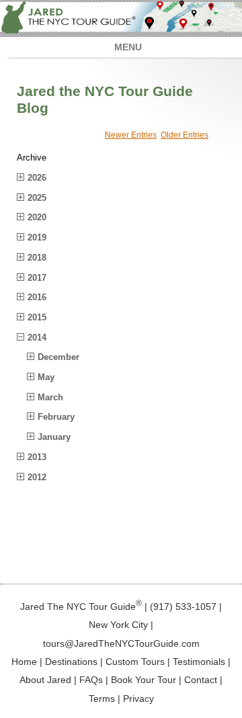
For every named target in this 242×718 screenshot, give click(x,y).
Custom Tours (135, 661)
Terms (102, 698)
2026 (37, 178)
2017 (37, 278)
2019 (37, 237)
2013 (37, 457)
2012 (37, 477)
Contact (200, 679)
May (46, 377)
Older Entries (184, 135)
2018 (37, 258)
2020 (37, 217)
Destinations (71, 661)
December (58, 357)
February (56, 417)
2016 (37, 297)
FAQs (91, 679)
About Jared (45, 679)
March (50, 397)
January (54, 437)
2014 (37, 337)
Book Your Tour (143, 679)
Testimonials (199, 661)
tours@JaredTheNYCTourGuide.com (121, 643)
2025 (37, 198)
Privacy (138, 698)
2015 (37, 317)
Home (24, 661)
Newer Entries (131, 135)
